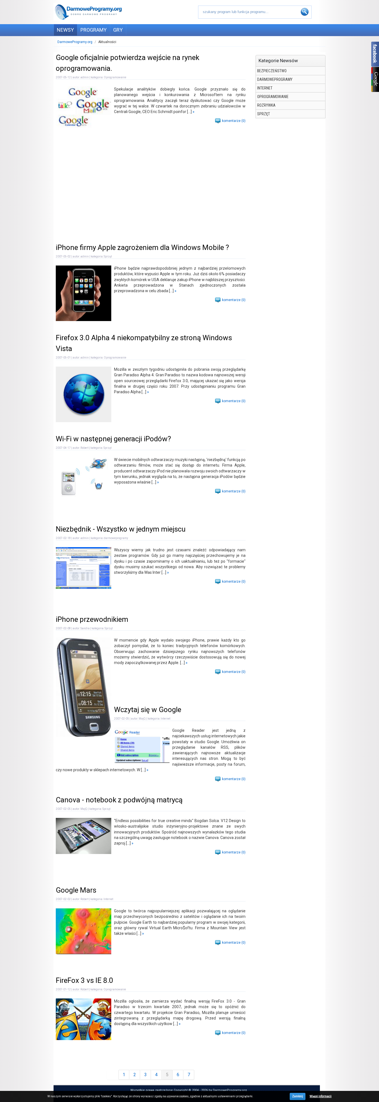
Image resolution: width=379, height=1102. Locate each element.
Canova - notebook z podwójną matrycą (119, 800)
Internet (264, 88)
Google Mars (76, 890)
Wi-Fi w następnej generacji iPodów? (113, 439)
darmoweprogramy (274, 79)
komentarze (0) (234, 121)
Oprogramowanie (273, 96)
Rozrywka (266, 105)
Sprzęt (263, 114)
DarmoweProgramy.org (74, 42)
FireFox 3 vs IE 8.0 (84, 980)
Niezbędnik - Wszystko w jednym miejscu (121, 529)
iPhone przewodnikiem (92, 619)
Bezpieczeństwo (272, 71)
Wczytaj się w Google (147, 709)
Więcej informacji (321, 1096)
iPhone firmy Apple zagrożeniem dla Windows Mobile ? (142, 247)
